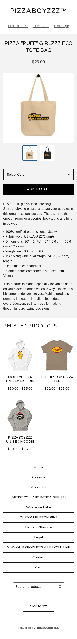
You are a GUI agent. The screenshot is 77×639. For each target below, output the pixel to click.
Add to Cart (38, 189)
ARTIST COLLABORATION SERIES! (38, 497)
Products (18, 26)
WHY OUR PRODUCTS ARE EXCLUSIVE (38, 547)
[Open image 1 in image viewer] (38, 108)
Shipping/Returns (38, 527)
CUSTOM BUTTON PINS (39, 517)
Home (38, 467)
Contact (41, 26)
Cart (38, 567)
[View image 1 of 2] (29, 153)
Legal (38, 537)
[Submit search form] (60, 586)
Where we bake (38, 507)
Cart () (61, 26)
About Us (38, 487)
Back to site (38, 606)
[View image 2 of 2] (47, 153)
